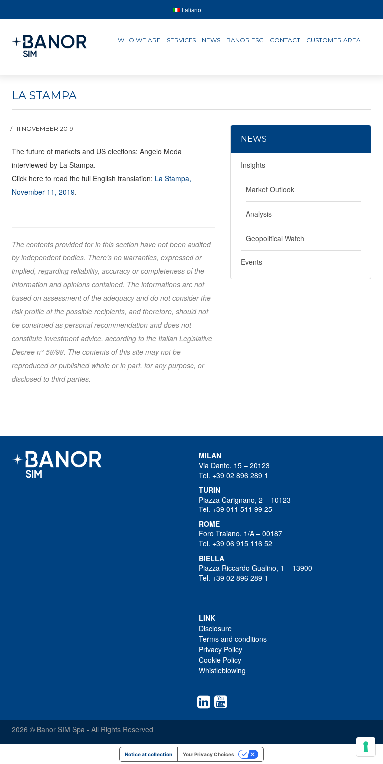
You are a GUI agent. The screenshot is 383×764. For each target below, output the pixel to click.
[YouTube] (222, 701)
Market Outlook (270, 189)
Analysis (259, 214)
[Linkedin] (205, 701)
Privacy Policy (220, 649)
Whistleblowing (222, 670)
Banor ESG (245, 40)
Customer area (333, 40)
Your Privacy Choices (208, 754)
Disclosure (215, 628)
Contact (285, 40)
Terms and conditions (233, 639)
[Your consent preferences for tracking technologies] (365, 746)
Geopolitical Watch (275, 238)
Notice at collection (148, 754)
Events (251, 262)
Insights (253, 165)
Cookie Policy (220, 660)
